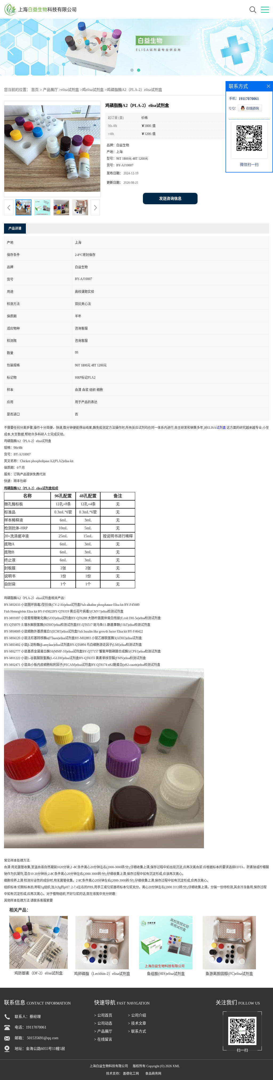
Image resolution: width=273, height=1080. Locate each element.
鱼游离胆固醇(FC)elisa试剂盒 (229, 974)
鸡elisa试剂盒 (93, 90)
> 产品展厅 (103, 1031)
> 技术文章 (137, 1023)
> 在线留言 (103, 1039)
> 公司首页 (103, 1015)
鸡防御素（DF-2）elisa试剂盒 (38, 973)
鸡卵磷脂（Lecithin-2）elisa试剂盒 (102, 974)
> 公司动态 (103, 1023)
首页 (35, 90)
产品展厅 (50, 90)
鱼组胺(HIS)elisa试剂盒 (166, 974)
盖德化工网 (131, 1073)
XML (176, 1066)
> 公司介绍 (137, 1015)
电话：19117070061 (30, 1027)
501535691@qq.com (42, 1038)
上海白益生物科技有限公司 (109, 1066)
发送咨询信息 (170, 199)
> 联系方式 (137, 1031)
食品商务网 (153, 1073)
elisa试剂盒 (70, 90)
